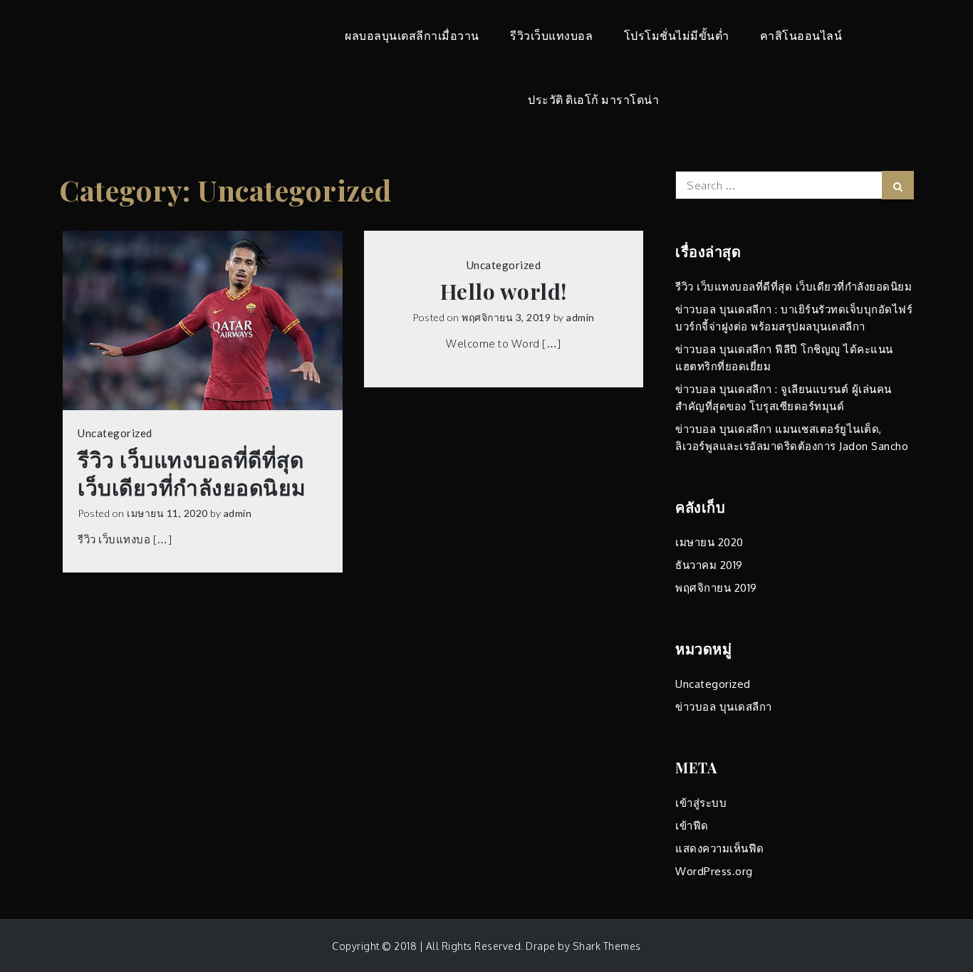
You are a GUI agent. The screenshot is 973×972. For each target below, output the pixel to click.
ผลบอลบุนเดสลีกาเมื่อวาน (412, 35)
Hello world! (503, 291)
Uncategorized (115, 433)
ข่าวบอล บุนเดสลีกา (723, 707)
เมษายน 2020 (709, 542)
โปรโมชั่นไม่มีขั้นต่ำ (676, 35)
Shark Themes (607, 946)
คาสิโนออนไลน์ (801, 35)
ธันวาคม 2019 (709, 565)
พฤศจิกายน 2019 (716, 588)
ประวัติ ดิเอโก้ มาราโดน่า (593, 99)
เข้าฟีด (692, 825)
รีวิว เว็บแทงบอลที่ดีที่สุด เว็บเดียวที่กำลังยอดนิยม (192, 473)
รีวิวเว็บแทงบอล (551, 35)
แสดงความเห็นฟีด (719, 848)
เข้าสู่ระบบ (701, 803)
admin (238, 513)
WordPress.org (714, 871)
